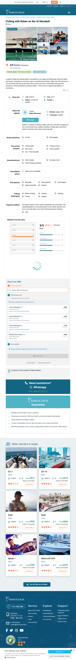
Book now (39, 356)
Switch (54, 2)
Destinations (47, 610)
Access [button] (55, 6)
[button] (68, 6)
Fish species (47, 619)
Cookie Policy (62, 621)
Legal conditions (63, 616)
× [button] (74, 650)
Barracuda (28, 182)
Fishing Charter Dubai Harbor (45, 17)
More (65, 90)
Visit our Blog (32, 613)
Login (30, 619)
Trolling (27, 196)
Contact (49, 6)
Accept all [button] (59, 652)
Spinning (60, 193)
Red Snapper (62, 182)
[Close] (60, 2)
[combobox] (71, 650)
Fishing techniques (49, 616)
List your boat (32, 622)
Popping (44, 193)
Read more (37, 655)
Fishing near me (48, 613)
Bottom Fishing (30, 193)
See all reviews (15, 68)
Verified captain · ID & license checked (19, 72)
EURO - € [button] (62, 6)
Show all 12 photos (28, 59)
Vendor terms (62, 618)
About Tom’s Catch (34, 610)
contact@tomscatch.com (18, 624)
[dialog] (38, 654)
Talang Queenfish (30, 185)
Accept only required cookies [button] (60, 656)
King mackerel (46, 182)
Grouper (43, 185)
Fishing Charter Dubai (28, 17)
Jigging (43, 196)
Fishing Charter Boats (13, 17)
